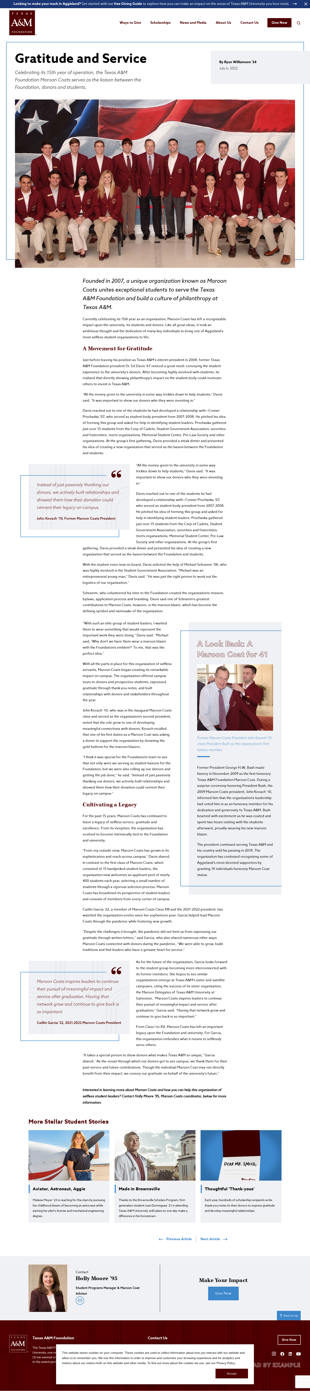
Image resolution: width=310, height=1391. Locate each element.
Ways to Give (130, 22)
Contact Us (249, 22)
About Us (223, 22)
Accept (232, 1373)
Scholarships (160, 22)
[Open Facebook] (282, 1353)
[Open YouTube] (298, 1353)
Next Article (210, 1239)
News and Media (193, 22)
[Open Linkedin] (290, 1353)
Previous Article (179, 1239)
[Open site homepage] (23, 22)
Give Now (279, 22)
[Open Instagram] (274, 1353)
